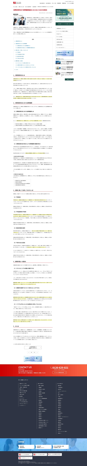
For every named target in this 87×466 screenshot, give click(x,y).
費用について (21, 389)
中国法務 (59, 420)
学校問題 (40, 405)
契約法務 (59, 389)
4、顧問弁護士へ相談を (18, 60)
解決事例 (21, 396)
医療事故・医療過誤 (42, 411)
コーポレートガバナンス (62, 391)
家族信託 (40, 416)
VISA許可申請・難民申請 (42, 424)
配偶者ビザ (40, 427)
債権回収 (59, 414)
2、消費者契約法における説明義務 (20, 43)
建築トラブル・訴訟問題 (42, 409)
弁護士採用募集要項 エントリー (40, 447)
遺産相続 (40, 400)
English (67, 1)
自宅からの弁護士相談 (23, 390)
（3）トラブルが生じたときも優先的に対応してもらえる (25, 67)
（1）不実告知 (17, 52)
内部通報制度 (60, 418)
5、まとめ (16, 69)
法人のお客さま (48, 3)
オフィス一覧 (54, 3)
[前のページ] (28, 352)
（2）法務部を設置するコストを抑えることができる (24, 65)
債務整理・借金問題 (42, 392)
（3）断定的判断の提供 (19, 56)
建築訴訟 (59, 411)
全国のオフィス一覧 (22, 383)
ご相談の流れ (64, 3)
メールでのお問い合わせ (23, 401)
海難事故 (40, 414)
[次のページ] (37, 352)
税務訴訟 (59, 402)
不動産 (59, 409)
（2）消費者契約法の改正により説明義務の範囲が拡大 (25, 47)
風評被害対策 (60, 398)
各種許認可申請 (60, 424)
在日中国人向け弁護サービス (43, 420)
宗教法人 (59, 433)
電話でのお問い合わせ (23, 399)
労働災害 (40, 394)
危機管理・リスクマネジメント (63, 416)
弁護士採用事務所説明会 (22, 447)
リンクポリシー (22, 405)
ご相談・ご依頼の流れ (23, 387)
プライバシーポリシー (23, 403)
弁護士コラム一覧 (22, 392)
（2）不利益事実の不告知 (19, 54)
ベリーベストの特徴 (70, 3)
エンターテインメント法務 (62, 431)
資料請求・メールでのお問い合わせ (64, 23)
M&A (58, 392)
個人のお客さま (42, 3)
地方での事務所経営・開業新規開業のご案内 (59, 447)
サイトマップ (21, 398)
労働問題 (40, 387)
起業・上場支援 (60, 394)
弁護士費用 (59, 3)
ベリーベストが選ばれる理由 (24, 385)
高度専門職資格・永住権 (42, 425)
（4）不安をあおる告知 (19, 58)
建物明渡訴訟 (60, 413)
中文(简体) (69, 1)
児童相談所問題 (41, 407)
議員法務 (59, 429)
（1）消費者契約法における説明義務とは (22, 45)
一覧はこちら (68, 79)
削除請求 (40, 403)
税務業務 (40, 418)
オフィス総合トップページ (23, 379)
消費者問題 (40, 402)
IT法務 (59, 396)
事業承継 (59, 425)
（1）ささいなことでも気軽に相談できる (22, 63)
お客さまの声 (21, 394)
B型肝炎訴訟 (41, 396)
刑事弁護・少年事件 (42, 389)
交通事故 (40, 391)
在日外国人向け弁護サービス (43, 422)
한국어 (73, 1)
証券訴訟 (40, 413)
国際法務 (59, 422)
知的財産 (59, 407)
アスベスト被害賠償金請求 (43, 398)
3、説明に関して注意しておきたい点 (21, 50)
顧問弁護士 (59, 385)
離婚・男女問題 (41, 385)
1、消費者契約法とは (18, 41)
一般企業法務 (60, 387)
